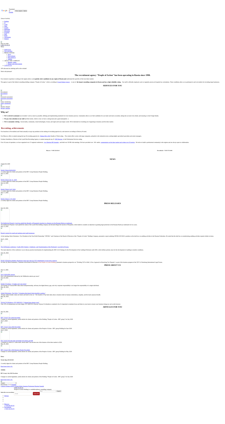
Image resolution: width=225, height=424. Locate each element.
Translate (13, 384)
